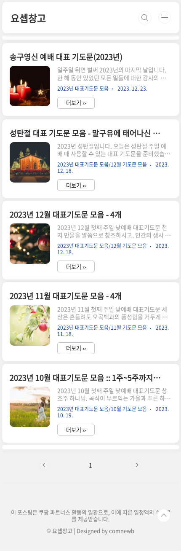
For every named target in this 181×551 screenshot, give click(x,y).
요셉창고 (28, 18)
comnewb (121, 531)
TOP (163, 515)
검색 (144, 17)
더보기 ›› (76, 103)
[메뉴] (164, 17)
